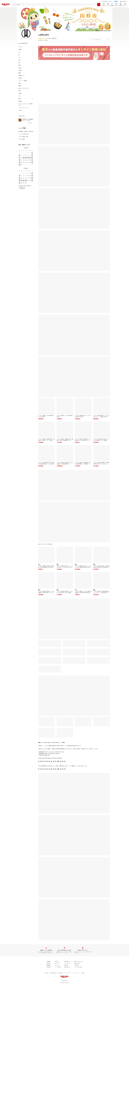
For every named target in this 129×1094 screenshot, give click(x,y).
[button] (123, 5)
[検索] (98, 8)
